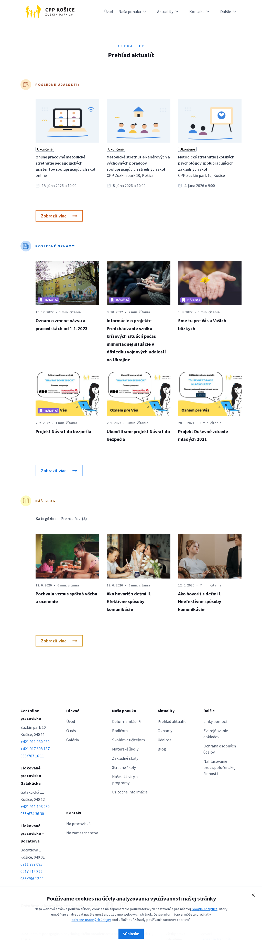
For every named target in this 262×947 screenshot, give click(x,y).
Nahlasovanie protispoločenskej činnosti (219, 767)
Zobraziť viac (54, 216)
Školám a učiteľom (128, 739)
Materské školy (125, 749)
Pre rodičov (74, 518)
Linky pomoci (215, 721)
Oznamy (165, 730)
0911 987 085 (31, 864)
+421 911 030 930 (35, 741)
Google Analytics (204, 909)
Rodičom (120, 730)
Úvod (108, 11)
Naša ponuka (129, 11)
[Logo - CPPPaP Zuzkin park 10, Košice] (49, 11)
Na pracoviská (78, 823)
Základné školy (125, 758)
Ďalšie (225, 11)
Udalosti (165, 739)
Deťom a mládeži (126, 721)
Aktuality (165, 11)
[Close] (253, 895)
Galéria (72, 739)
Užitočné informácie (130, 791)
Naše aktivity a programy (125, 779)
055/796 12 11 (32, 878)
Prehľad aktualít (172, 721)
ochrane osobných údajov (91, 919)
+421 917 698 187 (35, 748)
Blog (162, 749)
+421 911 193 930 (35, 806)
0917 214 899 (31, 871)
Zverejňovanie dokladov (215, 733)
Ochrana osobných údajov (219, 749)
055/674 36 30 (32, 813)
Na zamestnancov (82, 832)
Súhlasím (131, 933)
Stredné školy (124, 767)
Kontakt (196, 11)
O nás (71, 730)
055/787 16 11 (32, 755)
